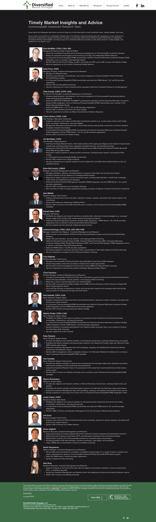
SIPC (57, 488)
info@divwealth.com (82, 507)
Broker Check (75, 487)
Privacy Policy (27, 493)
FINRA (54, 488)
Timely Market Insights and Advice (65, 22)
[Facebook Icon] (124, 518)
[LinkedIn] (142, 5)
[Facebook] (137, 5)
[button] (71, 5)
